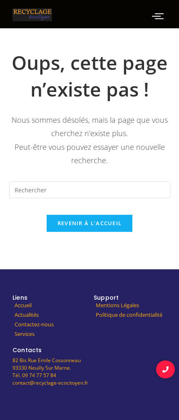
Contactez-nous (34, 324)
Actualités (27, 314)
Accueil (23, 305)
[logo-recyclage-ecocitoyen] (32, 14)
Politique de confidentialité (129, 314)
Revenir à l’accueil (89, 223)
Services (25, 334)
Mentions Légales (117, 305)
